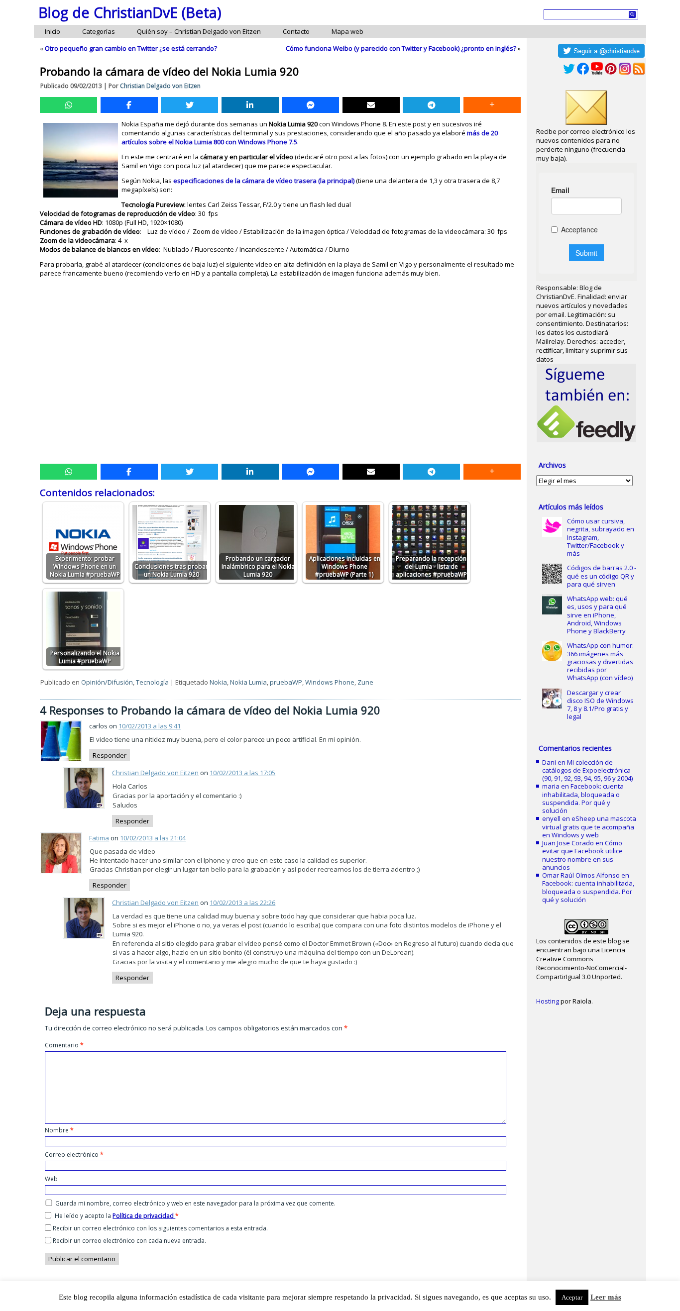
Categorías (98, 31)
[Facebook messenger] (310, 105)
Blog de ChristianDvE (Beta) (130, 12)
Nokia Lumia (248, 682)
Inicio (52, 31)
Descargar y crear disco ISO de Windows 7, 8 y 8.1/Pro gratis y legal (600, 704)
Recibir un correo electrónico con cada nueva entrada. (129, 1240)
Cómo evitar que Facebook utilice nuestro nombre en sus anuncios (582, 855)
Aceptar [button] (572, 1297)
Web (51, 1179)
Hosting (547, 1001)
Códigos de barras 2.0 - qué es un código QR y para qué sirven (601, 576)
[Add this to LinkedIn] (250, 105)
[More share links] (492, 105)
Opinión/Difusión (107, 682)
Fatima (99, 837)
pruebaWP (286, 682)
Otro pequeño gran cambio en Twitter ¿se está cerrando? (131, 48)
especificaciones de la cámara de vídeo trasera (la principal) (263, 180)
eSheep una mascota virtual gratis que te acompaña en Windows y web (589, 826)
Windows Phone (329, 682)
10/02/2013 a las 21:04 (153, 837)
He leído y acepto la (117, 1215)
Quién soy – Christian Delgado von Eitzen (199, 31)
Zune (365, 682)
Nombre (59, 1130)
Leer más (605, 1297)
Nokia (218, 682)
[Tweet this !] (189, 105)
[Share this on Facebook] (129, 105)
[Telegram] (431, 105)
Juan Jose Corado (568, 842)
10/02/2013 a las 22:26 (242, 902)
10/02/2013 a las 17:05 (242, 772)
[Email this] (371, 105)
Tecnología (152, 682)
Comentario (64, 1045)
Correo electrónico (74, 1154)
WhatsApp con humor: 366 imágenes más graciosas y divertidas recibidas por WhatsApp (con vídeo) (600, 661)
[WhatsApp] (68, 105)
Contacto (296, 31)
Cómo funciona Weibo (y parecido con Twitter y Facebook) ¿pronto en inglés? (401, 48)
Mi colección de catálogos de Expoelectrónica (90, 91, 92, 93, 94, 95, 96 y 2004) (587, 770)
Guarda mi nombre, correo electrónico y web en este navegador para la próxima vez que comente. (195, 1203)
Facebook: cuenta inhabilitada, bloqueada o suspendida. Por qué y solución (583, 798)
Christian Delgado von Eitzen (160, 86)
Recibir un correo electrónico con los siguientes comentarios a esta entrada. (160, 1228)
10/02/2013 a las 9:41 (149, 725)
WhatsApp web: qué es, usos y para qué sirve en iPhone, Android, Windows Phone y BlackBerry (597, 614)
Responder (109, 755)
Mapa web (347, 31)
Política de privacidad (144, 1215)
